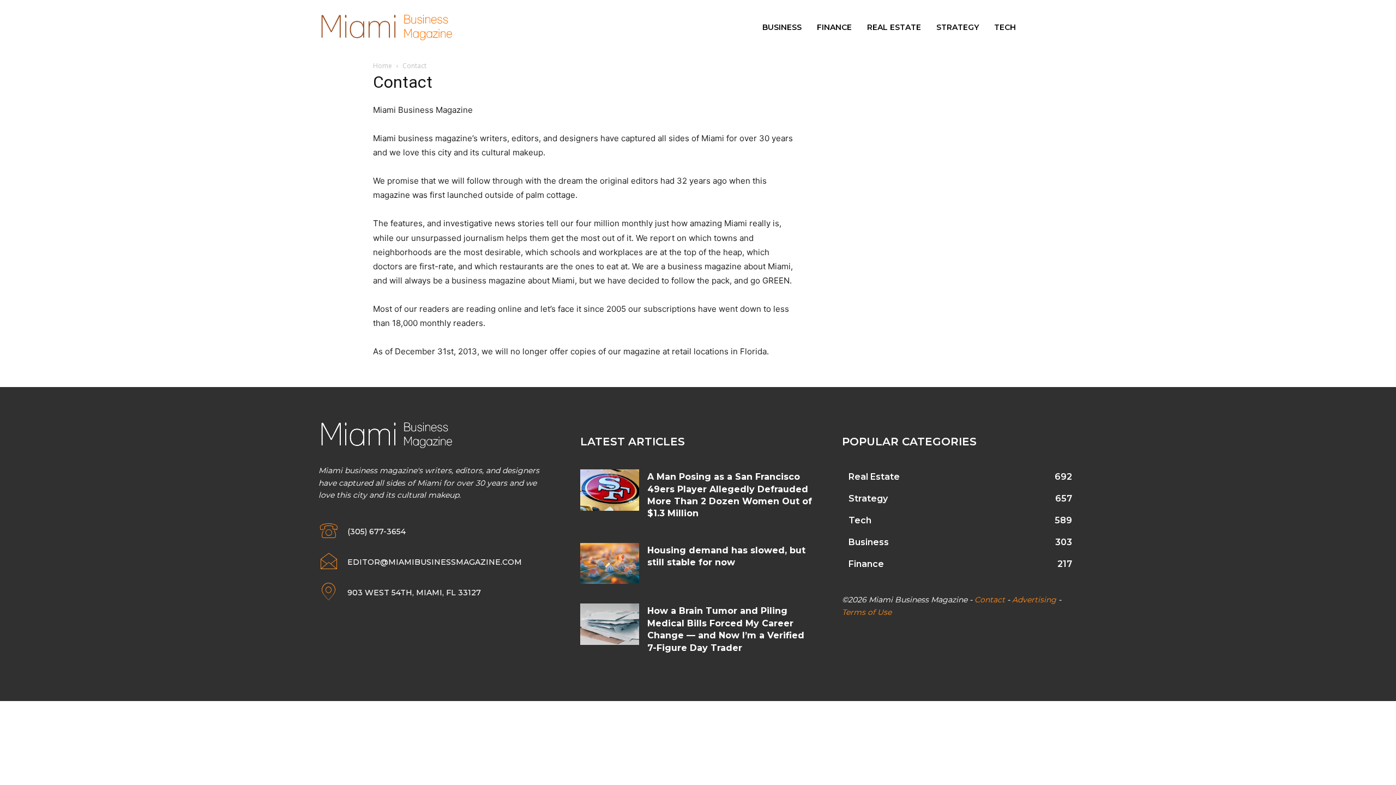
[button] (1067, 27)
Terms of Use (867, 612)
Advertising (1034, 600)
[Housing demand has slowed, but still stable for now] (609, 563)
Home (382, 65)
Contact (989, 600)
